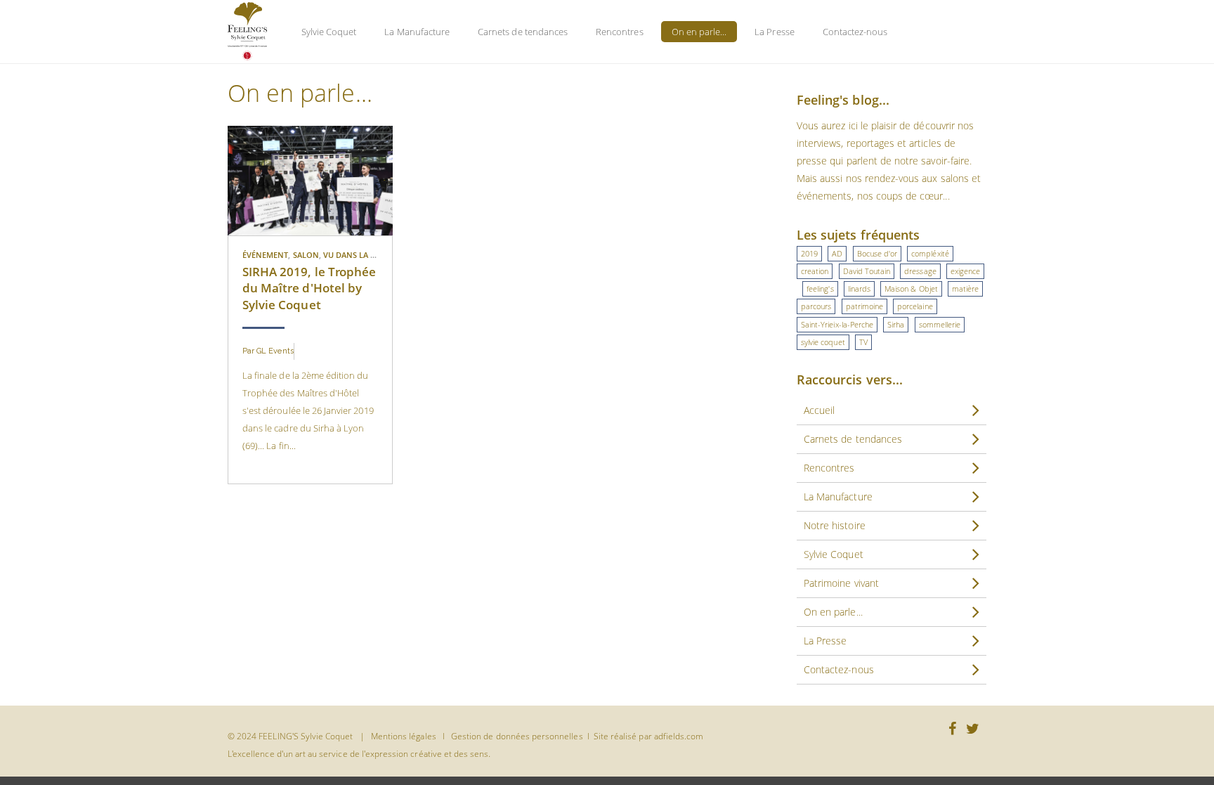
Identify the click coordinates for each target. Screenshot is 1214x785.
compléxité (930, 253)
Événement (265, 254)
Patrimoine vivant (841, 583)
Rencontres (620, 31)
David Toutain (867, 271)
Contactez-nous (855, 31)
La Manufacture (417, 31)
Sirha (895, 324)
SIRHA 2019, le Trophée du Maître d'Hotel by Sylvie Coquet (309, 288)
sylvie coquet (823, 342)
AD (837, 253)
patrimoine (865, 306)
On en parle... (699, 31)
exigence (965, 271)
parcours (816, 306)
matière (965, 288)
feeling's (820, 288)
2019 (809, 253)
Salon (306, 254)
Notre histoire (835, 525)
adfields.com (679, 736)
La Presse (774, 31)
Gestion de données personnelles (517, 736)
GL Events (274, 351)
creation (814, 271)
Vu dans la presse (360, 254)
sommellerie (940, 324)
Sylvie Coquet (329, 31)
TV (863, 342)
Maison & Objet (911, 288)
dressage (920, 271)
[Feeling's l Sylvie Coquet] (247, 31)
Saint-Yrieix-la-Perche (837, 324)
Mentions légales (403, 736)
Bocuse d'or (877, 253)
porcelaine (915, 306)
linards (859, 288)
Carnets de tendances (523, 31)
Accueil (819, 410)
